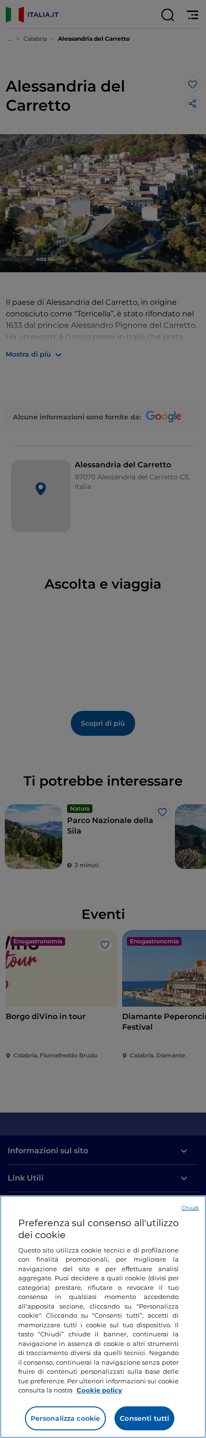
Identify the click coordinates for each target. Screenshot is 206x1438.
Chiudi (190, 1208)
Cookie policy (99, 1390)
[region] (103, 1316)
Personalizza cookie (66, 1418)
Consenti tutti (144, 1418)
